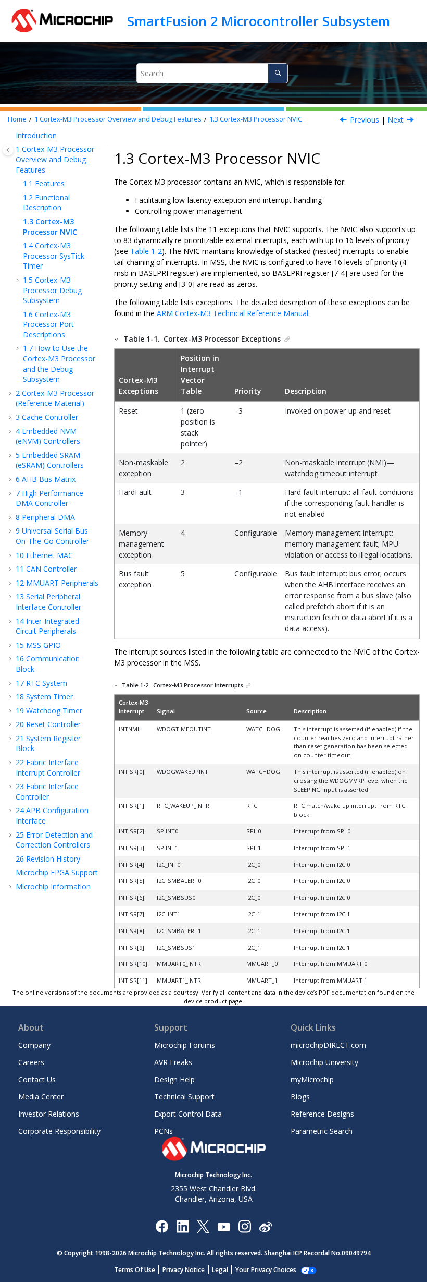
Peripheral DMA (45, 517)
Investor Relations (48, 1114)
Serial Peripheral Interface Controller (48, 601)
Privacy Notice (183, 1269)
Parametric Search (322, 1131)
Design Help (174, 1079)
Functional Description (46, 202)
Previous (364, 120)
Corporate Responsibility (59, 1131)
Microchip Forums (184, 1045)
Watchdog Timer (49, 711)
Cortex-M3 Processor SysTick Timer (53, 255)
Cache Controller (47, 417)
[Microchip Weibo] (265, 1226)
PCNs (163, 1131)
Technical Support (184, 1097)
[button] (11, 135)
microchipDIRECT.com (328, 1045)
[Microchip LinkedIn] (182, 1225)
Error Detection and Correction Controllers (54, 840)
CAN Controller (46, 569)
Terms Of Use (134, 1269)
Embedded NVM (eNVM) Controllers (48, 436)
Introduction (36, 135)
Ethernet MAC (44, 555)
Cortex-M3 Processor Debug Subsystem (52, 290)
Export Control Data (188, 1114)
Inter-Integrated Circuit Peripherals (47, 626)
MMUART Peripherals (57, 583)
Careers (31, 1062)
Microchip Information (53, 886)
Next (395, 120)
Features (44, 183)
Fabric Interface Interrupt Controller (48, 767)
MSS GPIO (38, 645)
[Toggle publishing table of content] (8, 149)
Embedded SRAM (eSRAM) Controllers (50, 460)
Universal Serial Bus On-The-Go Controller (52, 536)
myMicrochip (312, 1079)
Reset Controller (48, 724)
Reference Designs (322, 1114)
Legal (220, 1269)
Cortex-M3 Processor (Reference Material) (55, 398)
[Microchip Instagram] (244, 1225)
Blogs (300, 1097)
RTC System (41, 683)
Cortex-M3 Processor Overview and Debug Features (118, 119)
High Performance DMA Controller (49, 498)
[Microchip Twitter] (203, 1225)
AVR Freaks (173, 1062)
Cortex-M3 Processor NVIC (255, 119)
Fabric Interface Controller (47, 791)
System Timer (44, 697)
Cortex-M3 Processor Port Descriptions (48, 324)
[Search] (278, 73)
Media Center (41, 1097)
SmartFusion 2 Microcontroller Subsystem (258, 21)
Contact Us (37, 1079)
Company (34, 1045)
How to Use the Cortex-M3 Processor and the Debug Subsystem (59, 363)
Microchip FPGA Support (57, 872)
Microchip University (324, 1062)
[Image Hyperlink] (223, 1226)
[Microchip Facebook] (161, 1225)
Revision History (48, 859)
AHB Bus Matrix (46, 479)
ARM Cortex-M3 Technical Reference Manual (232, 313)
